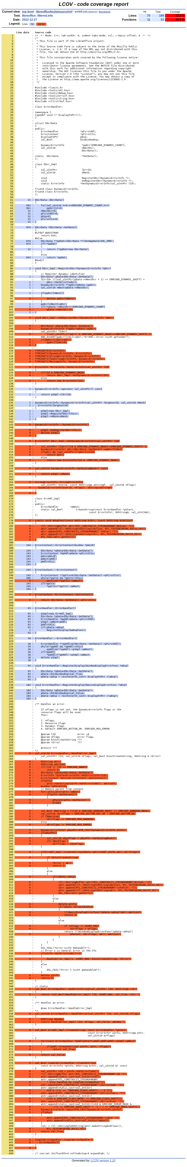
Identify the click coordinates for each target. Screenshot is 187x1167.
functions (104, 11)
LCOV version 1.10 (103, 1160)
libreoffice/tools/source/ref (54, 11)
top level (28, 11)
